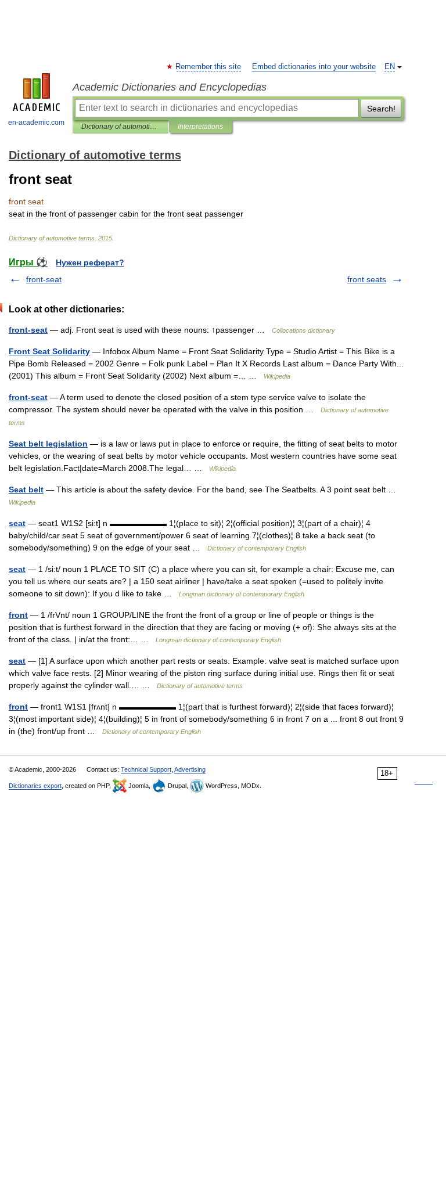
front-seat (44, 279)
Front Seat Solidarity (49, 351)
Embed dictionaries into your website (314, 67)
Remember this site (209, 67)
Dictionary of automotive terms (120, 127)
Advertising (190, 769)
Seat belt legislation (48, 443)
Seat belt (26, 489)
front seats (366, 279)
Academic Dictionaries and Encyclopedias (170, 87)
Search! (381, 108)
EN (389, 67)
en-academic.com (36, 122)
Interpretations (200, 127)
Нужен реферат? (90, 262)
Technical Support (146, 769)
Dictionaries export (35, 785)
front (18, 615)
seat (17, 523)
